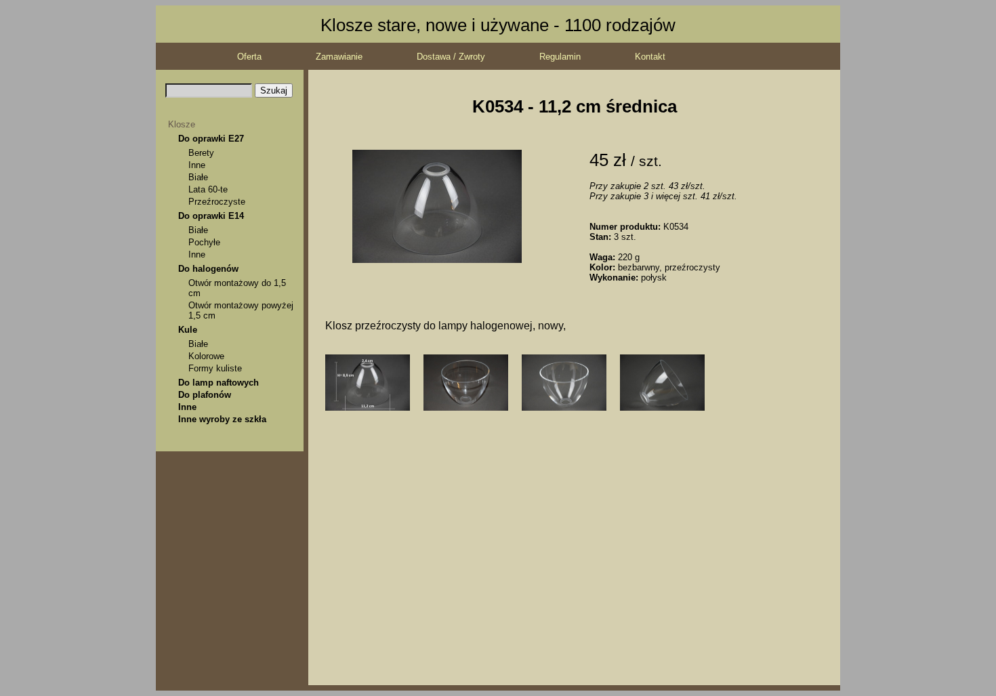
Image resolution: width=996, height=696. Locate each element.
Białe (198, 177)
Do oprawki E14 (211, 216)
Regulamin (560, 57)
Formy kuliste (215, 368)
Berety (201, 153)
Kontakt (650, 57)
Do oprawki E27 (211, 139)
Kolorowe (206, 356)
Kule (187, 330)
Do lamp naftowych (218, 382)
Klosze (181, 124)
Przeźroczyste (216, 202)
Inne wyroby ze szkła (222, 419)
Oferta (249, 57)
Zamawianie (339, 57)
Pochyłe (204, 242)
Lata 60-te (208, 189)
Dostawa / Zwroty (451, 57)
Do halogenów (208, 269)
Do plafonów (204, 395)
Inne (196, 165)
